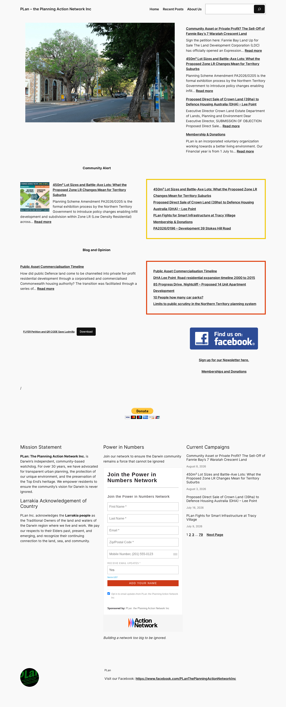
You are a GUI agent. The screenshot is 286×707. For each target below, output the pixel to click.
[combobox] (175, 554)
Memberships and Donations (224, 371)
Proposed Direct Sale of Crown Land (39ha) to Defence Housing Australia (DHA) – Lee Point (222, 499)
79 (201, 535)
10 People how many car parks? (178, 297)
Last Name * (117, 516)
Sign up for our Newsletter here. (224, 360)
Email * (114, 528)
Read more (253, 51)
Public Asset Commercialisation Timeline (52, 267)
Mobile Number (119, 552)
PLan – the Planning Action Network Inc (55, 9)
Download (86, 331)
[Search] (259, 9)
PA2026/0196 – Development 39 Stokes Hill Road (192, 228)
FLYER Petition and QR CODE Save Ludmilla (49, 331)
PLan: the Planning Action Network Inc (147, 608)
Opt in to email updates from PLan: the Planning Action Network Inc (144, 596)
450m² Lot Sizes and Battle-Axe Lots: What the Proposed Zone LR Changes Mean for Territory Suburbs (223, 64)
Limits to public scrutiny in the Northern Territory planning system (204, 304)
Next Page (215, 535)
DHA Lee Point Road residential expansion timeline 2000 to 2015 (204, 278)
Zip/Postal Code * (121, 540)
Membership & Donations (205, 134)
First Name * (117, 504)
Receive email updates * (124, 563)
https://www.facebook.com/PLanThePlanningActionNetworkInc (186, 679)
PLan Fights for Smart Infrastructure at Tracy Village (194, 215)
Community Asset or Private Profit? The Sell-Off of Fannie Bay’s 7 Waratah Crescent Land (225, 458)
